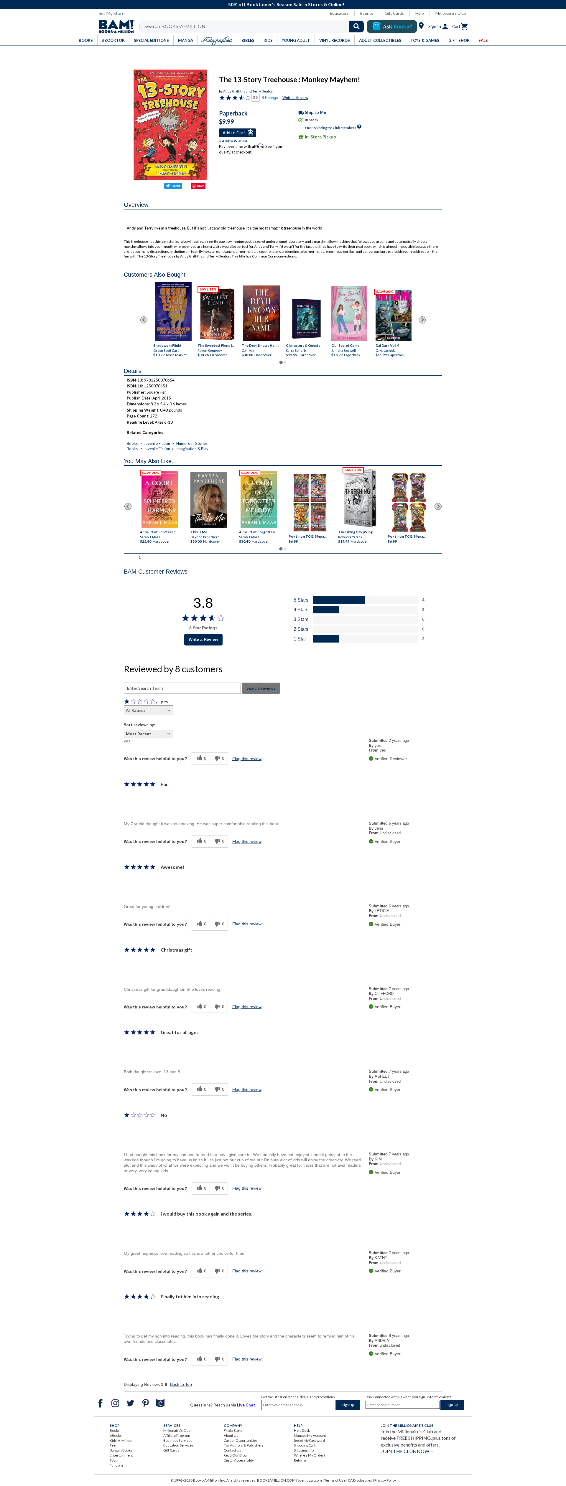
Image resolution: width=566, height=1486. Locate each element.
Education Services (178, 1445)
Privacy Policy (385, 1480)
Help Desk (302, 1430)
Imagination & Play (192, 448)
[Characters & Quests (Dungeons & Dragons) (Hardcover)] (305, 318)
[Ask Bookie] (392, 26)
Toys (113, 1460)
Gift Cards (394, 13)
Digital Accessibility (239, 1460)
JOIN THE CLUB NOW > (407, 1451)
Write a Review (295, 97)
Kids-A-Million (121, 1440)
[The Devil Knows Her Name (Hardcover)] (261, 313)
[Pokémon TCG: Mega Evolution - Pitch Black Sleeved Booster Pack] (409, 502)
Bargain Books (121, 1450)
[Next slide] (422, 319)
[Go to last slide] (143, 319)
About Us (231, 1435)
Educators (339, 13)
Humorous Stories (192, 443)
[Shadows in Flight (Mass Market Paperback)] (173, 311)
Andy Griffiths (234, 91)
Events (366, 13)
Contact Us (232, 1450)
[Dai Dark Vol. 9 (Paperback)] (394, 315)
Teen (114, 1445)
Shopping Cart (304, 1445)
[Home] (114, 26)
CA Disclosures (360, 1480)
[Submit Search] (356, 26)
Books (132, 443)
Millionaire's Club (450, 13)
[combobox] (255, 26)
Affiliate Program (176, 1435)
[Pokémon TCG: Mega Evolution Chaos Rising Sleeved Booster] (309, 502)
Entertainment (121, 1455)
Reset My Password (309, 1440)
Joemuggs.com (310, 1480)
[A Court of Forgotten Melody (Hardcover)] (259, 499)
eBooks (116, 1435)
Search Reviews (261, 688)
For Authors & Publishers (244, 1445)
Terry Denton (262, 91)
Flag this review (246, 758)
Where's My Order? (309, 1455)
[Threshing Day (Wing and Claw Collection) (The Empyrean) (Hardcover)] (360, 498)
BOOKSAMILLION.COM (276, 1480)
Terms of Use (334, 1480)
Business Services (177, 1440)
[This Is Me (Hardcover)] (208, 500)
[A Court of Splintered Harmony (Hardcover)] (160, 499)
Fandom (116, 1465)
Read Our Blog (235, 1455)
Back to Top (181, 1384)
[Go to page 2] (285, 362)
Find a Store (233, 1430)
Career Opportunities (241, 1440)
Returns (300, 1460)
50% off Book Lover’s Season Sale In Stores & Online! (286, 4)
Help (419, 13)
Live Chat (246, 1404)
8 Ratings (270, 97)
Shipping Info (304, 1450)
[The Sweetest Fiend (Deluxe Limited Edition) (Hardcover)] (217, 314)
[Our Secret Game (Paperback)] (349, 313)
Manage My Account (310, 1435)
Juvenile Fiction (157, 443)
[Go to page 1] (280, 362)
